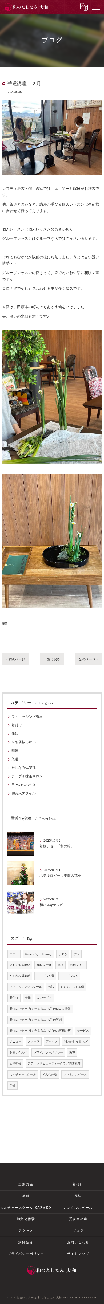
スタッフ (33, 1041)
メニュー (15, 1041)
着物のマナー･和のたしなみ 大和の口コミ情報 (40, 1008)
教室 (72, 1052)
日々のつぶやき (23, 785)
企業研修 (15, 1063)
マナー (14, 954)
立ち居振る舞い (23, 742)
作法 (14, 734)
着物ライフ (77, 965)
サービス (83, 1030)
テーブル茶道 (45, 975)
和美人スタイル (23, 793)
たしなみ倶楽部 (23, 768)
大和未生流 (44, 965)
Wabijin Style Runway (38, 954)
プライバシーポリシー (48, 1052)
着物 (28, 997)
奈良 (12, 1085)
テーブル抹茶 (69, 975)
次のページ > (88, 659)
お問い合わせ (18, 1052)
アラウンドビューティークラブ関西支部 (54, 1063)
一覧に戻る (52, 659)
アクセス (52, 1041)
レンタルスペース (75, 1074)
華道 (5, 623)
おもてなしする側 (72, 986)
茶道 (14, 759)
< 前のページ (15, 659)
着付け (16, 725)
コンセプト (44, 997)
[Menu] (96, 7)
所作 (76, 954)
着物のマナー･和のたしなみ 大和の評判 (36, 1019)
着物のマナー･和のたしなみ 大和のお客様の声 (40, 1030)
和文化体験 (49, 1074)
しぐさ (62, 954)
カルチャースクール (23, 1074)
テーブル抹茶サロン (27, 776)
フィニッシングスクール (26, 986)
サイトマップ (78, 1254)
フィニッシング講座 (27, 717)
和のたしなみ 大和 (76, 1041)
